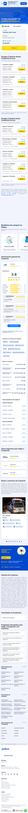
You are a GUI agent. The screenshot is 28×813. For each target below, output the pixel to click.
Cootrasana (4, 730)
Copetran (21, 331)
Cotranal (16, 735)
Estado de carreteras (5, 783)
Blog (2, 780)
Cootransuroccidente (19, 728)
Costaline (16, 733)
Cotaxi (2, 735)
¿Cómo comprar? (4, 782)
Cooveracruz (4, 733)
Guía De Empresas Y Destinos (10, 744)
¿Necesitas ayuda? (8, 755)
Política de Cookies (5, 799)
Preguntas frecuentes (5, 786)
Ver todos (24, 666)
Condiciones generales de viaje (7, 797)
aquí (12, 332)
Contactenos (3, 801)
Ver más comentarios (14, 325)
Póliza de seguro (4, 798)
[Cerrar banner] (2, 3)
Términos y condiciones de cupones (8, 785)
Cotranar (3, 738)
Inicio (2, 744)
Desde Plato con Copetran (7, 684)
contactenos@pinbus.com (7, 195)
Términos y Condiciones (6, 794)
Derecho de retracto (5, 795)
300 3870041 (12, 193)
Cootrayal (16, 730)
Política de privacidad (5, 788)
